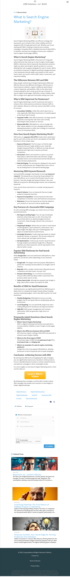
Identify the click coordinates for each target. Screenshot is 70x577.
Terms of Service (35, 561)
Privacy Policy (35, 566)
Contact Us (35, 556)
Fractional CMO (46, 395)
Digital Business (21, 392)
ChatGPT (34, 395)
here (48, 575)
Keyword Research (31, 398)
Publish (50, 446)
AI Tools (18, 398)
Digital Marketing (21, 395)
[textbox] (35, 4)
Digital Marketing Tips (37, 392)
